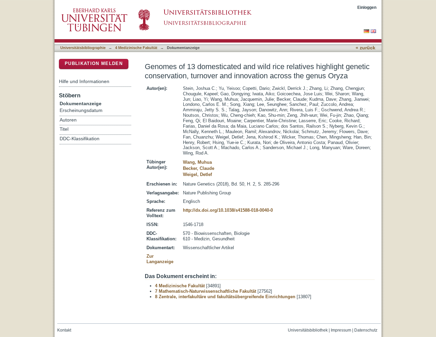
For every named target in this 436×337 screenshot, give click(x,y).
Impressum (341, 330)
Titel (64, 129)
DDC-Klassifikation (79, 138)
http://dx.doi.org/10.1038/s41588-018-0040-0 (228, 210)
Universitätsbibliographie (83, 48)
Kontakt (64, 330)
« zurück (365, 47)
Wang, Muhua (197, 162)
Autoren (68, 120)
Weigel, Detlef (197, 174)
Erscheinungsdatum (81, 110)
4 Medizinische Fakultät (136, 48)
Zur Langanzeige (159, 259)
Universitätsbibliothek (308, 330)
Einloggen (366, 7)
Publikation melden (94, 63)
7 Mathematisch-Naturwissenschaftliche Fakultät (205, 291)
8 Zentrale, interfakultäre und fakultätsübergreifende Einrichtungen (225, 296)
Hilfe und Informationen (84, 81)
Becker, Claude (198, 168)
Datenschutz (365, 330)
